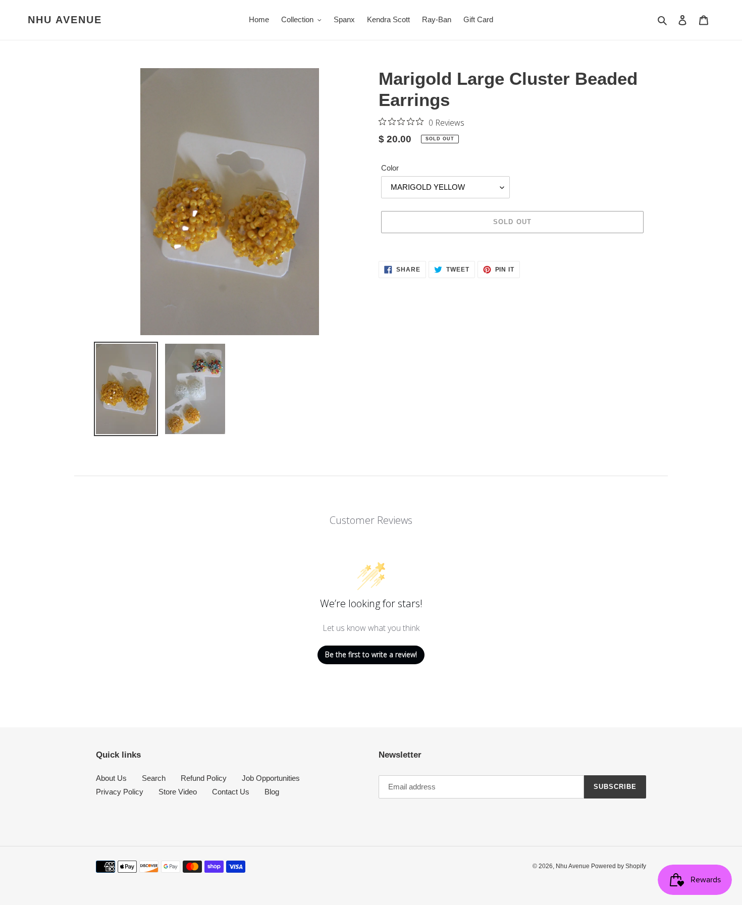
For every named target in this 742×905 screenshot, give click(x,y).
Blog (271, 791)
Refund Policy (204, 778)
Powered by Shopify (618, 866)
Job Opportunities (271, 778)
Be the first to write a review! (371, 654)
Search (154, 778)
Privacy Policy (119, 791)
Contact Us (230, 791)
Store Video (177, 791)
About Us (111, 778)
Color (390, 168)
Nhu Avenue (65, 19)
